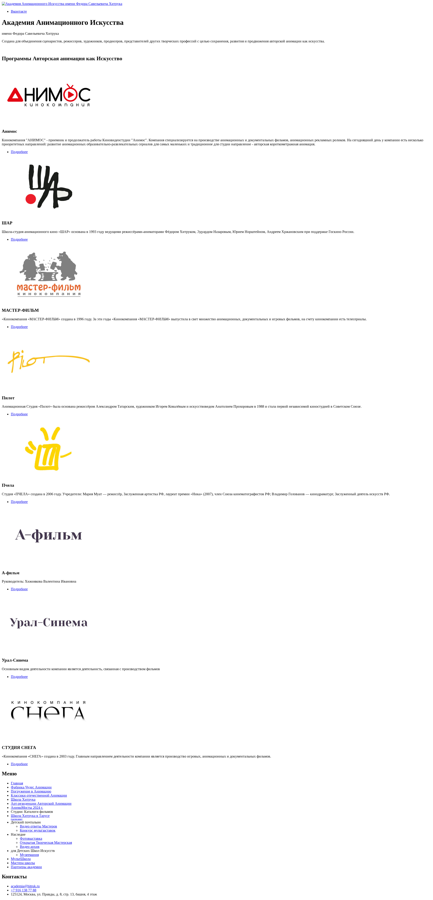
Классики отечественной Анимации (39, 795)
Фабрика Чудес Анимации (31, 787)
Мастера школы (23, 863)
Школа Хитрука (23, 799)
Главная (17, 783)
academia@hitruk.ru (25, 886)
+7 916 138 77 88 (23, 890)
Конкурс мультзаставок (37, 830)
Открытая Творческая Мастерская (46, 842)
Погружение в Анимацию (31, 791)
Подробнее (19, 152)
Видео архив (29, 847)
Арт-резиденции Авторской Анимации (41, 803)
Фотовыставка (31, 838)
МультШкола (21, 859)
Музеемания (29, 855)
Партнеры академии (26, 867)
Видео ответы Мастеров (38, 826)
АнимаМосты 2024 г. (27, 807)
